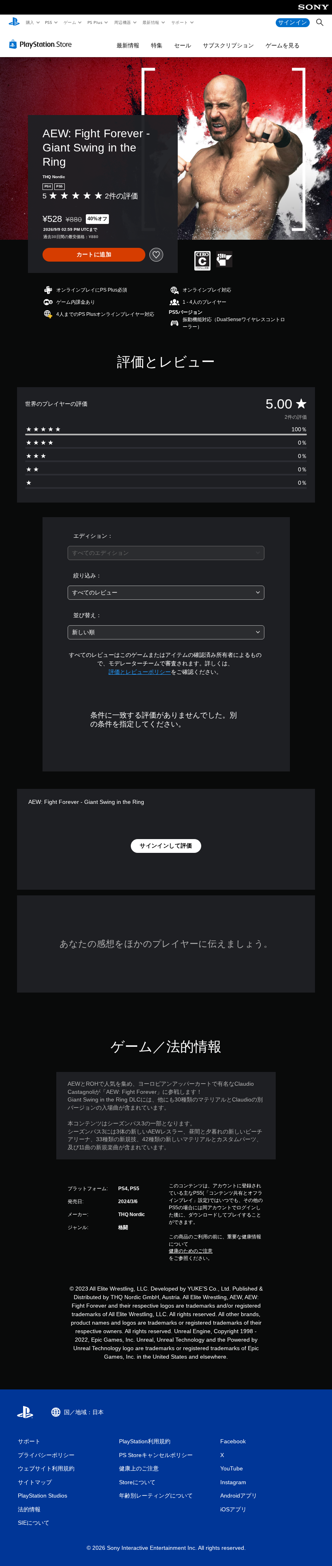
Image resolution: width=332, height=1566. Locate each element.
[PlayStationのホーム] (14, 23)
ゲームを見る (283, 45)
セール (182, 45)
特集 (156, 45)
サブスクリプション (228, 45)
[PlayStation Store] (42, 44)
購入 (30, 22)
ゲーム (69, 22)
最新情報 (151, 22)
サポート (179, 22)
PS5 (49, 22)
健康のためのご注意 (191, 1251)
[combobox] (166, 553)
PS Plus (94, 22)
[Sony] (313, 12)
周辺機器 (122, 22)
